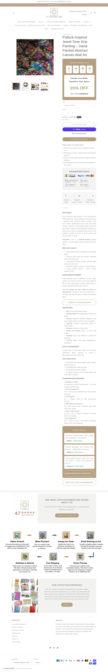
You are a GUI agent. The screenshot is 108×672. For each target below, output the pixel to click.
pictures (69, 591)
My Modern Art (19, 668)
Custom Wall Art (16, 642)
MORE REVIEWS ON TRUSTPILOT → (79, 473)
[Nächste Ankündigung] (95, 4)
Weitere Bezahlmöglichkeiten (79, 133)
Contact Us (15, 639)
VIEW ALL (67, 604)
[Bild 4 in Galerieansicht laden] (44, 86)
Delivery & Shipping (17, 627)
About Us (14, 636)
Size (63, 102)
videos (77, 591)
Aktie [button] (65, 207)
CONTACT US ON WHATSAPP (79, 302)
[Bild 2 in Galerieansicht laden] (25, 86)
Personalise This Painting (79, 139)
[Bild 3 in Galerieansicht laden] (35, 86)
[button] (14, 13)
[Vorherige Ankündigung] (12, 4)
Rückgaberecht (16, 633)
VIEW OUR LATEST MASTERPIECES (79, 482)
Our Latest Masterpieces (19, 624)
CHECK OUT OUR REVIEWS (67, 515)
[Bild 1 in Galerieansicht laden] (16, 86)
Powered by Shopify (27, 668)
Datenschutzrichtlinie (18, 630)
